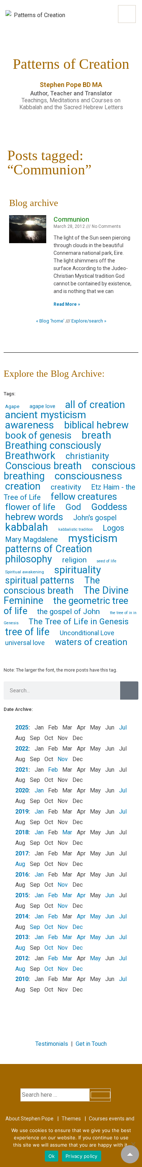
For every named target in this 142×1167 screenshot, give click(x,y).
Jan (39, 790)
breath (96, 435)
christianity (87, 456)
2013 (21, 937)
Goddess (109, 506)
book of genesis (38, 435)
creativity (66, 487)
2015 (21, 895)
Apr (81, 895)
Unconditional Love (87, 633)
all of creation (95, 405)
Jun (109, 895)
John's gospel (95, 518)
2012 (21, 958)
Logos (113, 528)
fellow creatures (84, 496)
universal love (25, 642)
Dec (77, 926)
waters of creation (91, 642)
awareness (29, 425)
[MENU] (127, 14)
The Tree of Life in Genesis (78, 621)
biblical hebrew (96, 425)
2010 (21, 979)
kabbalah (26, 527)
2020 (21, 790)
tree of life (27, 632)
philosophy (28, 559)
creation (22, 486)
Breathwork (30, 456)
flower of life (30, 507)
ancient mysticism (45, 415)
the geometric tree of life (66, 605)
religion (74, 559)
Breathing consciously (53, 445)
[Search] (129, 690)
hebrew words (34, 516)
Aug (20, 864)
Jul (123, 727)
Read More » (67, 304)
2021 (21, 769)
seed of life (106, 561)
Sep (35, 926)
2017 (21, 853)
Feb (53, 769)
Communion (71, 219)
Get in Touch (91, 1043)
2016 (21, 874)
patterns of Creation (48, 549)
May (95, 916)
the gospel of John (68, 611)
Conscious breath (43, 466)
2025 (21, 727)
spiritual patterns (39, 580)
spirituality (77, 570)
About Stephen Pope (29, 1118)
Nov (63, 759)
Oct (48, 926)
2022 (21, 748)
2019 (21, 811)
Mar (67, 832)
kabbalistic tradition (75, 529)
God (73, 507)
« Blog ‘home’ (50, 321)
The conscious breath (52, 585)
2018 (21, 832)
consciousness (88, 476)
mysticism (93, 538)
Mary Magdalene (31, 539)
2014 (21, 916)
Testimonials (51, 1043)
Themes (71, 1118)
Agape (12, 406)
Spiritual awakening (24, 571)
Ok (51, 1156)
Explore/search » (88, 321)
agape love (42, 406)
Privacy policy (82, 1156)
